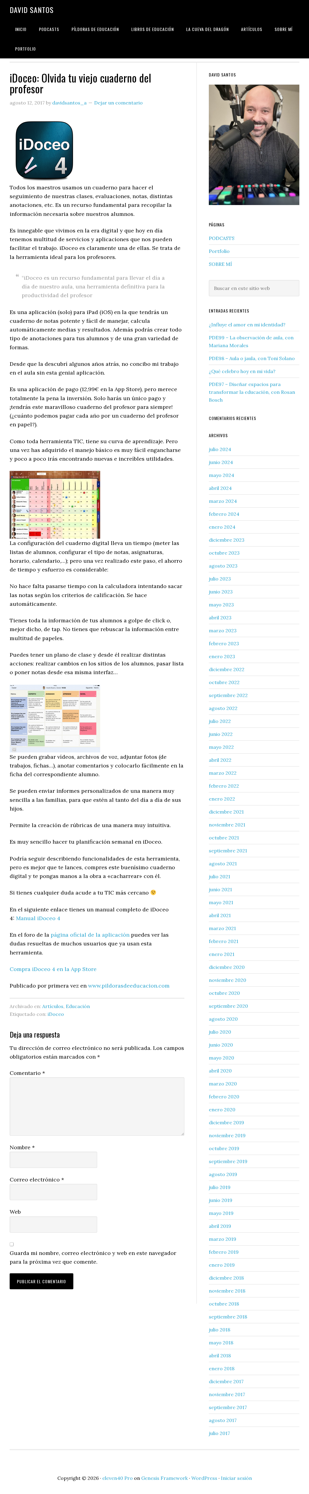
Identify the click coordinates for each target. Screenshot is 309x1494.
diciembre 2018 (226, 1278)
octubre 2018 (224, 1304)
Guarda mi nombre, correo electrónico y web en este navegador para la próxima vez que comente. (93, 1257)
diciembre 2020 (227, 967)
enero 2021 (221, 954)
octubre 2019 (224, 1148)
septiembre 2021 (228, 851)
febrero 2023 (224, 643)
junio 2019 (220, 1200)
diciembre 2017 (226, 1381)
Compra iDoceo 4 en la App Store (53, 969)
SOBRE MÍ (220, 264)
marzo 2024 (223, 501)
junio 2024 (221, 462)
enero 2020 (222, 1109)
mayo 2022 (221, 747)
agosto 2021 (223, 864)
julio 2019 (220, 1187)
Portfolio (219, 251)
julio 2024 (220, 449)
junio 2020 (221, 1045)
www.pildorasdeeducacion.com (129, 985)
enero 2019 (222, 1265)
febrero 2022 (224, 786)
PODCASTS (221, 238)
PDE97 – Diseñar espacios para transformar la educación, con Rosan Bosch (252, 392)
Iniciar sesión (236, 1478)
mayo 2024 (221, 475)
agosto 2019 (223, 1174)
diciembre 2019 (226, 1122)
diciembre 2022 (226, 669)
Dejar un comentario (118, 103)
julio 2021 (219, 876)
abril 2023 (220, 618)
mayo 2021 (221, 902)
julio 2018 (219, 1330)
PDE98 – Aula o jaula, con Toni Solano (252, 358)
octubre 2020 (224, 993)
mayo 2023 (221, 605)
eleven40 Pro (117, 1478)
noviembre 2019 (227, 1135)
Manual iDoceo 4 (38, 918)
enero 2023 (222, 656)
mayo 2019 (221, 1213)
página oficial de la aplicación (90, 934)
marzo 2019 (222, 1239)
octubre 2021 (224, 838)
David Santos (32, 9)
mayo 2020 (221, 1058)
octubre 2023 (224, 553)
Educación (78, 1006)
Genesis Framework (164, 1478)
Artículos (52, 1006)
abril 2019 (220, 1226)
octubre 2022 (224, 682)
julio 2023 (220, 579)
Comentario (27, 1072)
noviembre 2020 (227, 980)
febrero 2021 (223, 941)
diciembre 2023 (226, 540)
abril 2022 (220, 760)
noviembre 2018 (227, 1291)
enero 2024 (222, 527)
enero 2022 (222, 799)
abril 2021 (220, 915)
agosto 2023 (223, 566)
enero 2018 (221, 1368)
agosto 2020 (223, 1019)
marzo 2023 (223, 630)
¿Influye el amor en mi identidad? (247, 325)
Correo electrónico (37, 1179)
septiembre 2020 (228, 1006)
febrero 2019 (224, 1252)
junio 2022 (221, 734)
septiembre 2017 (228, 1407)
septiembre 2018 (228, 1317)
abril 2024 (220, 488)
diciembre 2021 (226, 812)
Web (15, 1211)
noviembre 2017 (227, 1394)
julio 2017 (219, 1433)
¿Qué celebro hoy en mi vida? (242, 371)
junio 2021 (220, 889)
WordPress (204, 1478)
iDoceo (56, 1014)
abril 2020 (220, 1071)
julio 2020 (220, 1032)
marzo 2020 (223, 1084)
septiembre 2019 (228, 1161)
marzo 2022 (223, 773)
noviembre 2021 (227, 825)
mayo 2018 (221, 1343)
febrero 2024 (224, 514)
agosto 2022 (223, 708)
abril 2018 (220, 1355)
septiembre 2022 (228, 695)
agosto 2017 (223, 1420)
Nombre (22, 1147)
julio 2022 (220, 721)
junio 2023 (221, 592)
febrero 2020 (224, 1097)
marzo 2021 (222, 928)
